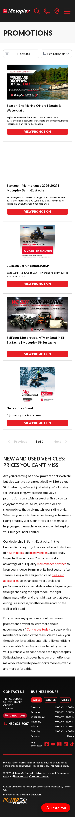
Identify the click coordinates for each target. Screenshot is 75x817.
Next (57, 441)
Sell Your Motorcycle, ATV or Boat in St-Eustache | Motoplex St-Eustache (36, 340)
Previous (20, 441)
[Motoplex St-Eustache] (16, 11)
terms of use (21, 776)
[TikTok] (72, 744)
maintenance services (51, 564)
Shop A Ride (26, 794)
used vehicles (39, 552)
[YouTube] (53, 744)
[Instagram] (59, 744)
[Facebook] (46, 744)
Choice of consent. (39, 776)
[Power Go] (37, 801)
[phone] (47, 11)
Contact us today (38, 629)
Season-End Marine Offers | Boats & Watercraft (34, 108)
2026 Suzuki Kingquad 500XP (28, 265)
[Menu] (67, 11)
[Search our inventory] (37, 11)
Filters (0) (23, 54)
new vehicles (15, 552)
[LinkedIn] (65, 744)
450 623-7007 (19, 723)
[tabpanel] (53, 722)
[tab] (36, 699)
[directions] (57, 11)
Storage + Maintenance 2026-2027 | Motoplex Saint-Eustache (33, 187)
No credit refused (20, 408)
